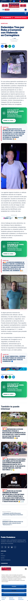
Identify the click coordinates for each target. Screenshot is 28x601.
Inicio (2, 553)
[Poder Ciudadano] (14, 5)
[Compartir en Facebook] (2, 46)
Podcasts (3, 555)
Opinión (2, 557)
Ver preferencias (14, 594)
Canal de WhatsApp (5, 565)
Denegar (14, 590)
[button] (26, 569)
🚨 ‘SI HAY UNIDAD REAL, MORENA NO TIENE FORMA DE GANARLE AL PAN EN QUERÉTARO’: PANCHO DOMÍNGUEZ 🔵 (14, 359)
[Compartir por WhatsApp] (9, 46)
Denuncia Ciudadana (5, 560)
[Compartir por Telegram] (13, 46)
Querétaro (4, 23)
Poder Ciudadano (8, 537)
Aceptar (14, 586)
